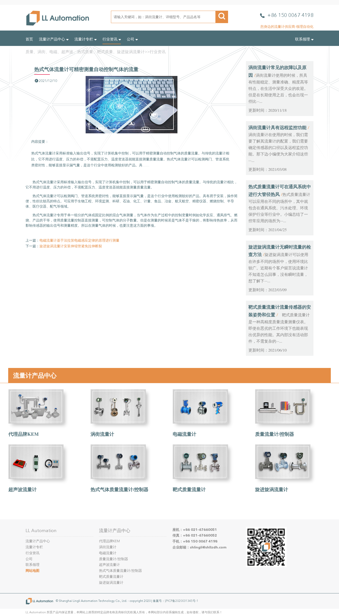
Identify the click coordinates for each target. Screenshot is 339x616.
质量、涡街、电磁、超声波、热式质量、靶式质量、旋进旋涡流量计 (85, 51)
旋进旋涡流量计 (271, 489)
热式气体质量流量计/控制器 (119, 489)
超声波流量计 (22, 489)
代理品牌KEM (23, 434)
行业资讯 (109, 39)
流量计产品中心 (52, 39)
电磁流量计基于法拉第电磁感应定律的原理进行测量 (79, 240)
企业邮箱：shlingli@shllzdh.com (199, 547)
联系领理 (302, 39)
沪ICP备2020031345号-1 (181, 600)
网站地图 (32, 571)
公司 (130, 39)
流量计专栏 (83, 39)
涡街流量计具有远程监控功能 (277, 127)
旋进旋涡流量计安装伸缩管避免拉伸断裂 (70, 246)
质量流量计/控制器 (274, 434)
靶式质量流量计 (189, 489)
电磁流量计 (184, 434)
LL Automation (41, 530)
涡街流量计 (102, 434)
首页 (29, 39)
